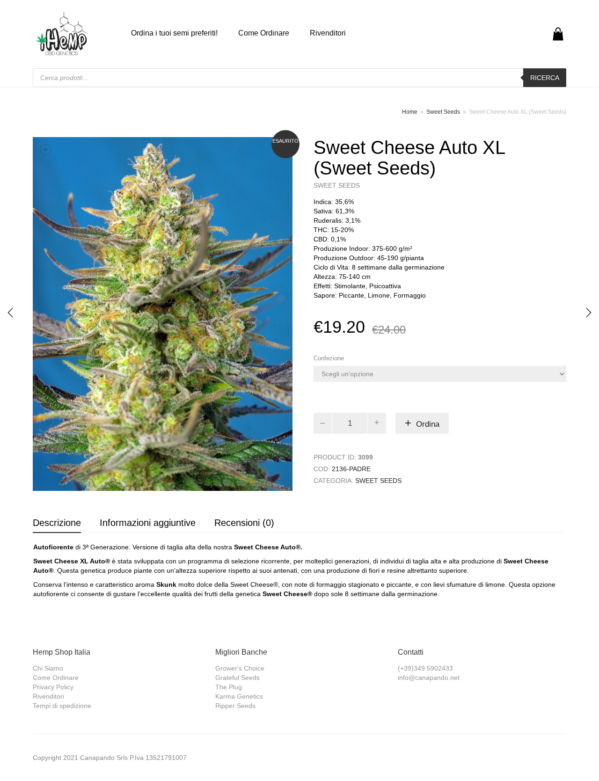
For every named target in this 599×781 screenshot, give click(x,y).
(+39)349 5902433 (425, 668)
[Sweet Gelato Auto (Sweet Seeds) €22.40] (10, 313)
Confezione (329, 358)
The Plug (228, 687)
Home (409, 112)
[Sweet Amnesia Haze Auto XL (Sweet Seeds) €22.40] (588, 313)
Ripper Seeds (235, 705)
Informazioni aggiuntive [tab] (148, 523)
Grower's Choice (239, 668)
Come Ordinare (263, 33)
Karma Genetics (239, 696)
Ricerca (544, 77)
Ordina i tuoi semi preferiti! (174, 33)
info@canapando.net (429, 677)
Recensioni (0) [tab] (244, 523)
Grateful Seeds (237, 677)
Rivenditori (328, 33)
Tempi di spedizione (62, 705)
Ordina (427, 424)
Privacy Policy (53, 687)
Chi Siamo (48, 668)
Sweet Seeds (443, 112)
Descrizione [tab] (57, 523)
